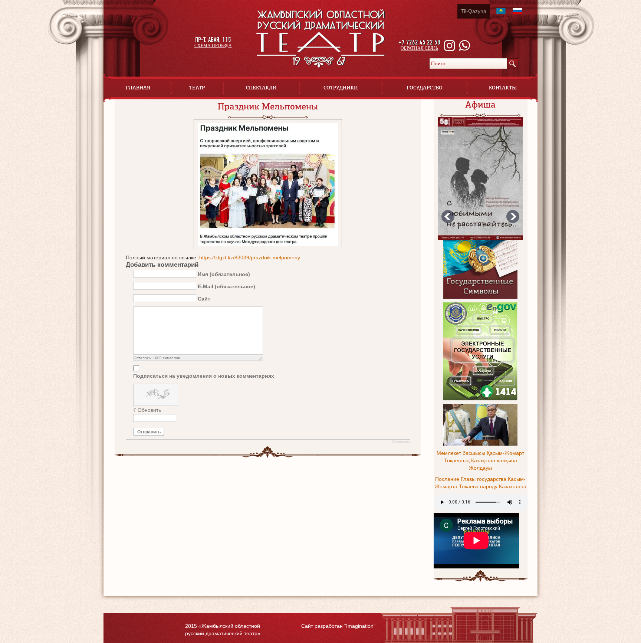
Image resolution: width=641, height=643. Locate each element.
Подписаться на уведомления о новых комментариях (203, 376)
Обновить (149, 410)
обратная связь (419, 48)
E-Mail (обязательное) (226, 286)
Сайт (204, 298)
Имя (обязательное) (224, 274)
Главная (138, 88)
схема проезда (213, 45)
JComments (400, 442)
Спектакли (261, 88)
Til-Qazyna (473, 11)
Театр (197, 88)
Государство (425, 88)
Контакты (503, 88)
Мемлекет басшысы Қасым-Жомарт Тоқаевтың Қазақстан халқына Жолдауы (480, 460)
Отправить (149, 431)
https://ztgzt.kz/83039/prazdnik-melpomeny (249, 257)
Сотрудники (340, 88)
